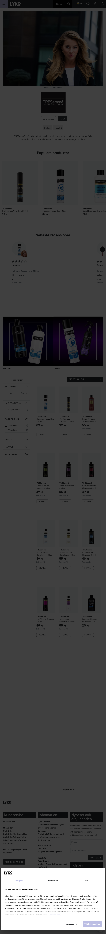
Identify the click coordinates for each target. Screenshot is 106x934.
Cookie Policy (55, 915)
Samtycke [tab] (19, 880)
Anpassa (70, 924)
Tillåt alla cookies (92, 924)
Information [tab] (53, 880)
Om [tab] (87, 880)
